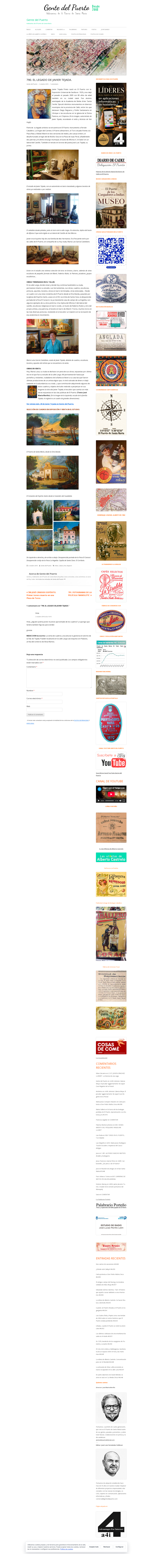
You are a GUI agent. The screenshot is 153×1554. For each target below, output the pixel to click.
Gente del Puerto (37, 20)
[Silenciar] (120, 801)
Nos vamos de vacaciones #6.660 (107, 1264)
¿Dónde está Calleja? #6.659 (105, 1269)
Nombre (30, 690)
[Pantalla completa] (124, 801)
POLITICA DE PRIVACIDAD (81, 720)
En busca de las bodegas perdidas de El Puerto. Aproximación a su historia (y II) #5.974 (111, 1112)
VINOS (53, 34)
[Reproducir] (99, 801)
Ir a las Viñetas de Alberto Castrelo (111, 849)
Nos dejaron (68, 566)
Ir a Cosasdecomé (101, 1058)
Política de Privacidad (78, 34)
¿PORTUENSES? (105, 29)
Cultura (61, 566)
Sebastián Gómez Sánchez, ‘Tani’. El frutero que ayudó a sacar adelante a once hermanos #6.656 (110, 1292)
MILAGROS (60, 29)
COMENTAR (49, 29)
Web (28, 706)
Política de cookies (66, 1549)
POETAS (94, 29)
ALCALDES (38, 29)
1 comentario (54, 84)
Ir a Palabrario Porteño (103, 1199)
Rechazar (106, 1547)
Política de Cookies (97, 34)
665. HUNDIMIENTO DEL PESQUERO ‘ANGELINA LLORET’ (110, 1127)
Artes (56, 566)
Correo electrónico (34, 698)
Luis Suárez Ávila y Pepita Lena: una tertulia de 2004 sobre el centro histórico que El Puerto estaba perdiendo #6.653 (110, 1318)
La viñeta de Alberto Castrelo (36, 34)
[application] (111, 794)
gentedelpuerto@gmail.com (105, 1440)
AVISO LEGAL (30, 723)
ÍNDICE (28, 29)
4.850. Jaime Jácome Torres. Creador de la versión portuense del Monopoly (111, 1186)
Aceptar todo (94, 1547)
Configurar (119, 1547)
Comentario (32, 667)
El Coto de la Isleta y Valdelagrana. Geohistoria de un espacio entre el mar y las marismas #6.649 (111, 1351)
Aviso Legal (63, 34)
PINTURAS (84, 29)
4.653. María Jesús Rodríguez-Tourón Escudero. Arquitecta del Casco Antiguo (111, 1145)
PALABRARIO (73, 29)
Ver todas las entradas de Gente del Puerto (50, 579)
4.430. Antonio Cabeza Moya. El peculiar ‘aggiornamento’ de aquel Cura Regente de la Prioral (110, 1083)
